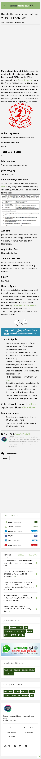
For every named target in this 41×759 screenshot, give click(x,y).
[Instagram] (9, 746)
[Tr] (5, 746)
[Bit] (15, 746)
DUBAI (20, 627)
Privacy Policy (29, 728)
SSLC (3, 187)
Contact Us (11, 732)
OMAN (6, 635)
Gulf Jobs (24, 691)
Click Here (30, 404)
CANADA (21, 635)
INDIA (6, 627)
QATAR (13, 635)
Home (11, 728)
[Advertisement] (20, 46)
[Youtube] (20, 746)
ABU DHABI (21, 631)
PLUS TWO (8, 670)
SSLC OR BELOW (28, 670)
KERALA (13, 627)
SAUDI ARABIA (9, 631)
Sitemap (11, 736)
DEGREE (17, 670)
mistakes (9, 380)
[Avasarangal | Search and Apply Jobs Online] (19, 6)
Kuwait (29, 631)
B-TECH (11, 674)
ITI (5, 674)
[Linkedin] (26, 746)
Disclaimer (29, 732)
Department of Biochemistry (25, 305)
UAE (26, 627)
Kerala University (25, 80)
